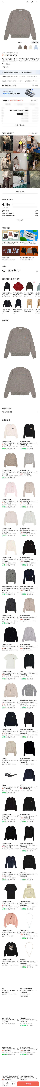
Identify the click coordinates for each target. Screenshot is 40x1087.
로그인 (20, 114)
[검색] (27, 2)
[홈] (32, 2)
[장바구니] (37, 2)
